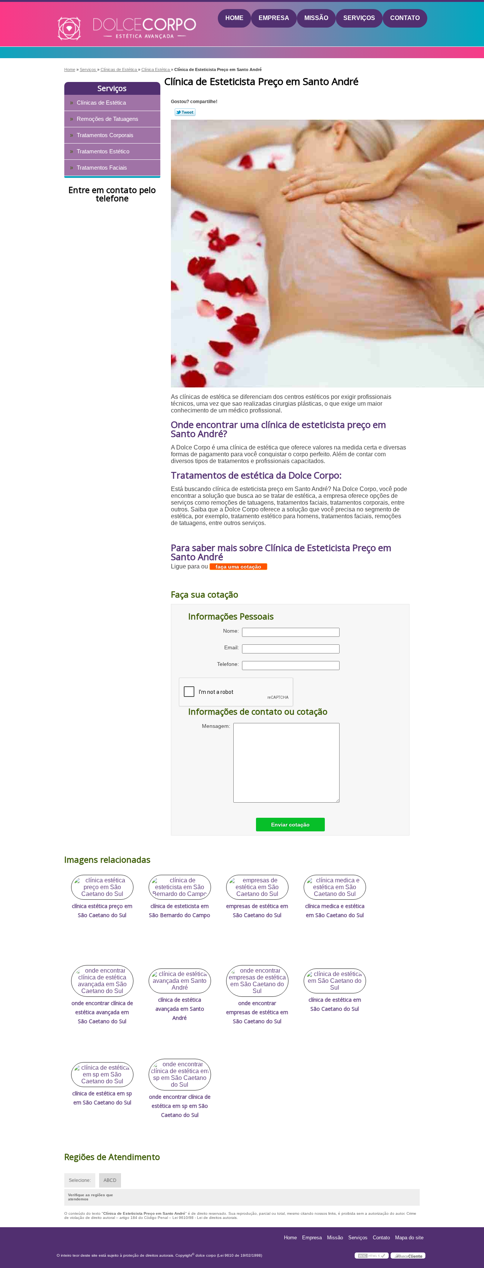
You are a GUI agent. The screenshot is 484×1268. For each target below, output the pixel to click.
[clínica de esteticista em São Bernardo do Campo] (180, 887)
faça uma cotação (238, 567)
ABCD (110, 1180)
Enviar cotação (290, 825)
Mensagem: (217, 726)
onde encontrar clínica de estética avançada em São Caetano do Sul (102, 1012)
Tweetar (185, 112)
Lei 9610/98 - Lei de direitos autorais (204, 1217)
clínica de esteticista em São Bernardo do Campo (179, 910)
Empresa (274, 18)
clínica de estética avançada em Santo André (179, 1008)
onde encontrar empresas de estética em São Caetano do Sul (257, 1012)
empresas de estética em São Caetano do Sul (257, 910)
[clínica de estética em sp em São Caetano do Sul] (102, 1074)
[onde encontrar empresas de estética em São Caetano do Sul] (257, 981)
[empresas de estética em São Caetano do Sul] (257, 887)
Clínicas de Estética (101, 102)
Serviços (359, 18)
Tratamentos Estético (103, 151)
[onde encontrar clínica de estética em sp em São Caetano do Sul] (180, 1074)
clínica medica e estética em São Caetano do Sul (335, 910)
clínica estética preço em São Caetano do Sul (102, 910)
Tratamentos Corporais (105, 135)
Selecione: (80, 1180)
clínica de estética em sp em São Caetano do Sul (102, 1098)
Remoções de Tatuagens (107, 119)
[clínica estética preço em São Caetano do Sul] (102, 887)
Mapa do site (409, 1237)
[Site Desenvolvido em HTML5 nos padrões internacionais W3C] (372, 1256)
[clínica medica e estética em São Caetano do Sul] (335, 887)
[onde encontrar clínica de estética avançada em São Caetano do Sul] (102, 981)
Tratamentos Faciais (102, 167)
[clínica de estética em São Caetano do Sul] (335, 980)
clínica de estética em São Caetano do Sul (335, 1004)
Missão (316, 18)
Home (234, 18)
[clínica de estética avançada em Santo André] (180, 980)
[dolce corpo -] (100, 18)
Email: (233, 647)
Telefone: (229, 664)
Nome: (232, 631)
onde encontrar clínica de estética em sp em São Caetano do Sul (180, 1105)
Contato (405, 18)
